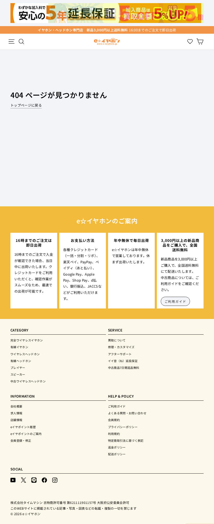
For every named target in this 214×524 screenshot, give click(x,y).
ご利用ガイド (175, 301)
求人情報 (16, 413)
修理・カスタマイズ (121, 347)
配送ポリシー (117, 454)
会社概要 (16, 406)
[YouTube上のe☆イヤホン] (13, 479)
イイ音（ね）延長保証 (123, 361)
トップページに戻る (26, 105)
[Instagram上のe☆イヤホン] (54, 479)
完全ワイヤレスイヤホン (26, 340)
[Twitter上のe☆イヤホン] (23, 479)
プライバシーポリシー (123, 427)
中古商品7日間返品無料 (123, 367)
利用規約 (114, 434)
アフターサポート (120, 354)
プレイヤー (17, 367)
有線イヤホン (19, 347)
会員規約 (114, 420)
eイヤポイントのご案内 (26, 434)
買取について (117, 340)
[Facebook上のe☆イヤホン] (44, 479)
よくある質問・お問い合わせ (127, 413)
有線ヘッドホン (20, 361)
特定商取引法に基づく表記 (126, 440)
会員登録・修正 (20, 440)
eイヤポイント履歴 (23, 427)
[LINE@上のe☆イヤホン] (34, 479)
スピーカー (17, 374)
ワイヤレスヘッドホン (25, 354)
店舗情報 (16, 420)
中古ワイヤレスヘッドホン (28, 381)
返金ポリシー (117, 447)
